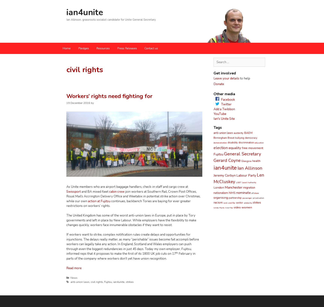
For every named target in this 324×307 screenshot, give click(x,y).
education (259, 142)
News (73, 278)
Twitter (226, 104)
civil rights (97, 282)
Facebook (228, 99)
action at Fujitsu (99, 201)
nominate (243, 192)
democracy (251, 138)
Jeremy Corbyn (225, 175)
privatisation (258, 198)
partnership (235, 198)
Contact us (151, 48)
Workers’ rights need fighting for (109, 96)
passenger (247, 198)
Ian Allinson (250, 168)
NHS (232, 193)
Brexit (231, 138)
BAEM (248, 133)
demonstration (220, 142)
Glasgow (246, 161)
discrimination (246, 142)
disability (233, 142)
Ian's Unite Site (224, 119)
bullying (239, 138)
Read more (74, 268)
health (256, 161)
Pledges (83, 48)
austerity (238, 133)
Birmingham (220, 138)
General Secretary (242, 154)
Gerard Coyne (227, 160)
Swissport (73, 191)
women (247, 207)
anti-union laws (79, 282)
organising (221, 197)
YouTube (220, 114)
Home (67, 48)
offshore (255, 193)
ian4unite (84, 12)
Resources (103, 48)
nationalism (221, 193)
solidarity (248, 202)
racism (218, 202)
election (221, 147)
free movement (252, 148)
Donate (219, 84)
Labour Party (246, 175)
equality (235, 147)
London (219, 187)
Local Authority (249, 182)
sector (239, 202)
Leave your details (226, 78)
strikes (130, 282)
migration (249, 187)
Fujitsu (108, 282)
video (237, 207)
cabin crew (116, 191)
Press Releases (127, 48)
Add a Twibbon (224, 109)
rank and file (229, 202)
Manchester (233, 187)
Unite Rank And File (223, 207)
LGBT (238, 182)
